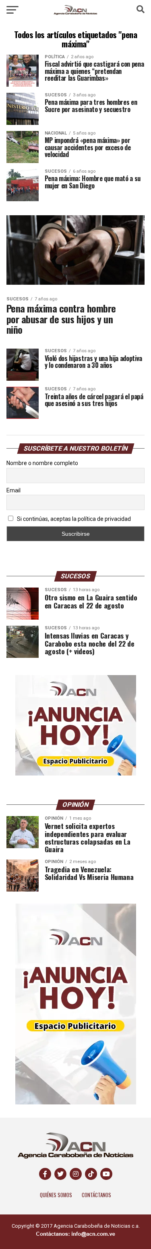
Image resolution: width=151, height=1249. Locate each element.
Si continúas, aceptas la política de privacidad (73, 519)
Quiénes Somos (56, 1195)
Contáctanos (96, 1195)
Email (13, 490)
